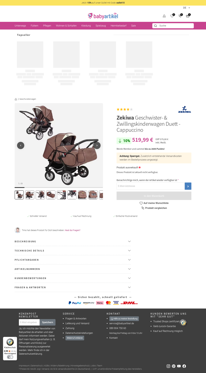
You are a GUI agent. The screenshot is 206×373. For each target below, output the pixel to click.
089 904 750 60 (117, 328)
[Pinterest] (174, 365)
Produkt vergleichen (156, 208)
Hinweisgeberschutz (80, 365)
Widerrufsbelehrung (60, 365)
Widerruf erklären (75, 338)
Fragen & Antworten (75, 318)
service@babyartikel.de (121, 323)
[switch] (10, 357)
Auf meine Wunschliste (156, 203)
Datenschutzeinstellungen (79, 333)
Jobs (93, 365)
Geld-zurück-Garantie (164, 326)
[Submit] (155, 25)
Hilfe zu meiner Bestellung (125, 318)
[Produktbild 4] (50, 194)
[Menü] (15, 338)
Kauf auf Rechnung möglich (168, 331)
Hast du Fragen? (72, 230)
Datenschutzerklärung (30, 353)
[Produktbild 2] (29, 194)
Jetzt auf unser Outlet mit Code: (103, 3)
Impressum (24, 365)
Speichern (47, 322)
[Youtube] (179, 365)
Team (99, 365)
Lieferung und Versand (77, 323)
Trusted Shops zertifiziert (166, 321)
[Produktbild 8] (93, 194)
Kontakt (113, 337)
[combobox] (173, 25)
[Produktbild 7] (82, 194)
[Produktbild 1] (19, 194)
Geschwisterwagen (27, 99)
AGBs (46, 365)
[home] (103, 16)
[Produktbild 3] (40, 194)
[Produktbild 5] (61, 194)
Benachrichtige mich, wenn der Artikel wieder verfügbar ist (147, 180)
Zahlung (69, 328)
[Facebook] (184, 365)
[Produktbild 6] (71, 194)
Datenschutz (37, 365)
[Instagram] (169, 365)
